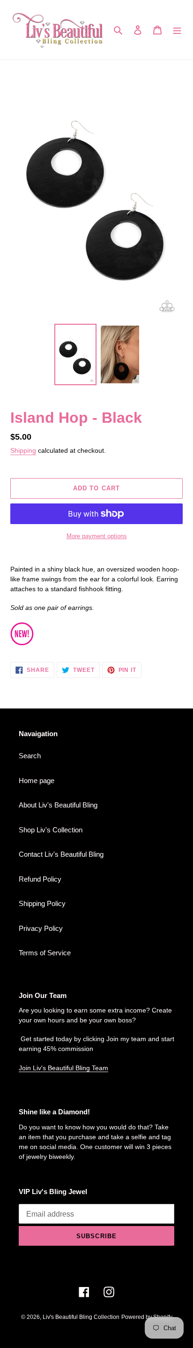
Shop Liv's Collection (50, 830)
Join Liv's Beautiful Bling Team (63, 1068)
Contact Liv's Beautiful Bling (61, 854)
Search (30, 756)
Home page (36, 780)
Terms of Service (45, 953)
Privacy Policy (41, 928)
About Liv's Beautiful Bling (58, 805)
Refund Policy (40, 879)
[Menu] (177, 30)
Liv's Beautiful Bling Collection (81, 1317)
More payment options (97, 536)
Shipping (23, 450)
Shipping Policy (42, 903)
